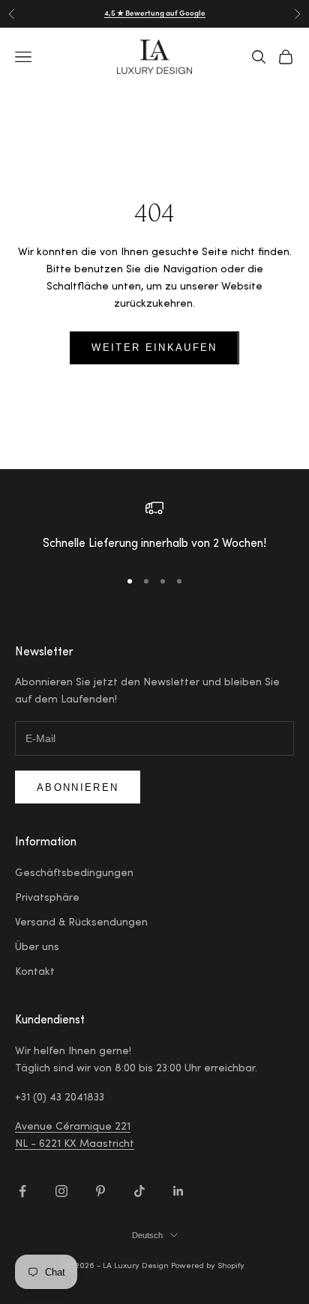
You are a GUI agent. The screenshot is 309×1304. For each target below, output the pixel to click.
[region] (154, 527)
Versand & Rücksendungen (81, 923)
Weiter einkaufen (154, 347)
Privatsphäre (47, 898)
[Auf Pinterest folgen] (100, 1191)
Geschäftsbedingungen (74, 874)
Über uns (37, 948)
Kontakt (35, 972)
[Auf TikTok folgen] (139, 1191)
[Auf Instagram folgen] (61, 1191)
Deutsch (147, 1235)
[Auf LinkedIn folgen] (178, 1191)
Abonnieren (77, 787)
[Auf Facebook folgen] (22, 1191)
